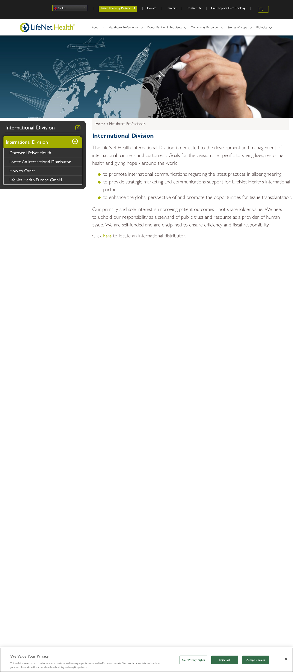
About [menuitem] (94, 29)
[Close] (286, 659)
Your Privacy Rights (193, 659)
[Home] (47, 27)
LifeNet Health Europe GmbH (35, 179)
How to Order (22, 170)
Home (100, 123)
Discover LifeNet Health (30, 152)
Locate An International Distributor (40, 161)
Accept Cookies (255, 659)
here (107, 235)
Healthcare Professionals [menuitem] (122, 29)
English (61, 8)
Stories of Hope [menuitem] (236, 29)
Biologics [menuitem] (260, 29)
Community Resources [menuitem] (203, 29)
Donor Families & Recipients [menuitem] (163, 29)
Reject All (224, 659)
